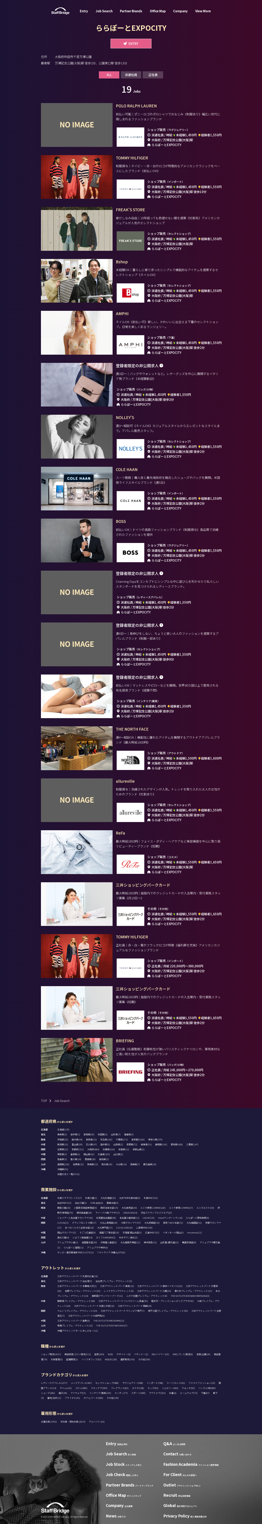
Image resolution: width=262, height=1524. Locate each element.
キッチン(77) (121, 1393)
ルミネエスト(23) (205, 1207)
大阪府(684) (93, 1149)
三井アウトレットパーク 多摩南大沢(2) (77, 1286)
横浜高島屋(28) (84, 1212)
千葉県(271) (122, 1139)
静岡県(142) (161, 1144)
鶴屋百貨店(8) (189, 1242)
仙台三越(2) (81, 1202)
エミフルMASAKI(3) (105, 1237)
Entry (84, 11)
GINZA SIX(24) (130, 1212)
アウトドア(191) (157, 1393)
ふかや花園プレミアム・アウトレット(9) (146, 1295)
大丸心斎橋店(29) (108, 1222)
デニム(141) (66, 1388)
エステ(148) (138, 1388)
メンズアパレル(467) (81, 1382)
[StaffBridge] (60, 11)
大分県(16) (121, 1164)
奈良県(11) (123, 1149)
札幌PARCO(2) (151, 1197)
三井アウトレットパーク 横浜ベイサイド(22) (159, 1286)
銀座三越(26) (63, 1207)
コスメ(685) (81, 1388)
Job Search (104, 11)
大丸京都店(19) (152, 1222)
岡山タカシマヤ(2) (66, 1232)
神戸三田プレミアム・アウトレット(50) (168, 1310)
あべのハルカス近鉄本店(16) (79, 1227)
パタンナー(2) (141, 1354)
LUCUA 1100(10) (124, 1227)
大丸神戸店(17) (105, 1227)
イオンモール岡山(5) (173, 1232)
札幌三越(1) (91, 1197)
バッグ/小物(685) (207, 1388)
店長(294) (99, 1354)
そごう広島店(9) (87, 1232)
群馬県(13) (91, 1139)
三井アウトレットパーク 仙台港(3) (74, 1281)
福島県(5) (129, 1134)
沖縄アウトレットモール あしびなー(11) (77, 1330)
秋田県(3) (102, 1134)
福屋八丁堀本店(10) (109, 1232)
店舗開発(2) (72, 1359)
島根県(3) (75, 1154)
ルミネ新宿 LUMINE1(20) (153, 1207)
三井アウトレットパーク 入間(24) (154, 1290)
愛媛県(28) (90, 1159)
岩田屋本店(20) (89, 1242)
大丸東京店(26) (129, 1207)
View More (203, 11)
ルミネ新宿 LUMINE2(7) (181, 1207)
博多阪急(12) (150, 1242)
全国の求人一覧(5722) (68, 1174)
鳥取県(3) (62, 1154)
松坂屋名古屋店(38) (106, 1217)
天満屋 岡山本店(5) (132, 1232)
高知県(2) (104, 1159)
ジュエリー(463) (170, 1388)
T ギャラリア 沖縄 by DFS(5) (111, 1252)
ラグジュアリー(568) (132, 1382)
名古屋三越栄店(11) (129, 1217)
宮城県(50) (89, 1134)
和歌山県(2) (139, 1149)
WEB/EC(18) (111, 1359)
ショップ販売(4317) (51, 1354)
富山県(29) (77, 1144)
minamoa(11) (194, 1232)
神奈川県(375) (155, 1139)
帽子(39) (63, 1393)
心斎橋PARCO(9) (144, 1227)
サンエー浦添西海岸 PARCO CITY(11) (75, 1252)
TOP (44, 1100)
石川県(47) (91, 1144)
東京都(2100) (138, 1139)
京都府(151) (78, 1149)
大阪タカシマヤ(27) (131, 1222)
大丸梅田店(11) (194, 1222)
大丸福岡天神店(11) (130, 1242)
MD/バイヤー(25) (160, 1354)
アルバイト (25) (97, 1421)
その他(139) (113, 1397)
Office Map (158, 11)
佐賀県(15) (78, 1164)
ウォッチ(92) (188, 1388)
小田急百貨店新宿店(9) (85, 1207)
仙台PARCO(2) (64, 1202)
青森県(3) (62, 1134)
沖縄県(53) (62, 1169)
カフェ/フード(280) (93, 1397)
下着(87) (205, 1393)
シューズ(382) (48, 1393)
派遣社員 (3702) (49, 1421)
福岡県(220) (63, 1164)
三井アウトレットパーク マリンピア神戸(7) (123, 1310)
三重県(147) (192, 1144)
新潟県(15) (62, 1144)
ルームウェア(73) (189, 1393)
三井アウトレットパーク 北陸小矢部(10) (94, 1305)
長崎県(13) (92, 1164)
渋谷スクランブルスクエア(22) (156, 1212)
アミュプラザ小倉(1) (67, 1242)
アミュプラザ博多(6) (97, 1247)
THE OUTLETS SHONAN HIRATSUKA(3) (190, 1295)
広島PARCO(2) (152, 1232)
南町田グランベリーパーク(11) (107, 1295)
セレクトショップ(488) (107, 1382)
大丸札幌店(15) (108, 1197)
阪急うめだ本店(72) (173, 1222)
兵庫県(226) (109, 1149)
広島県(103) (104, 1154)
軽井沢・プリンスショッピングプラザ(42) (172, 1301)
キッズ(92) (153, 1388)
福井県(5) (105, 1144)
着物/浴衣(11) (54, 1397)
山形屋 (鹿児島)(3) (169, 1242)
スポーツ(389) (138, 1393)
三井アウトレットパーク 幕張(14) (117, 1286)
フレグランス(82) (120, 1388)
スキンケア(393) (99, 1388)
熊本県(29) (107, 1164)
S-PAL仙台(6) (96, 1202)
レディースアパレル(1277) (54, 1382)
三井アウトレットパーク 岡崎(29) (135, 1305)
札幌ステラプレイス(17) (69, 1197)
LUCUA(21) (63, 1222)
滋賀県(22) (62, 1149)
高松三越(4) (63, 1237)
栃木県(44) (77, 1139)
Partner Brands (131, 11)
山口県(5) (118, 1154)
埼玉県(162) (106, 1139)
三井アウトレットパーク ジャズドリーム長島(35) (123, 1301)
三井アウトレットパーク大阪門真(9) (86, 1315)
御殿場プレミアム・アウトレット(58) (76, 1301)
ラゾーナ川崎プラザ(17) (107, 1212)
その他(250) (144, 1359)
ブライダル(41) (72, 1397)
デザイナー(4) (123, 1354)
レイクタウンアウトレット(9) (119, 1290)
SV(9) (110, 1354)
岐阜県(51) (146, 1144)
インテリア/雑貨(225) (100, 1393)
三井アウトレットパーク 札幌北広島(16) (77, 1276)
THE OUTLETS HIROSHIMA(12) (108, 1320)
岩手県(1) (75, 1134)
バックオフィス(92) (91, 1359)
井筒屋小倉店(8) (109, 1242)
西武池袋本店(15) (109, 1207)
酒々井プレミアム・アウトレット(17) (193, 1290)
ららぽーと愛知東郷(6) (197, 1217)
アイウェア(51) (78, 1393)
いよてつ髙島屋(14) (83, 1237)
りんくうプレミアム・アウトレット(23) (77, 1310)
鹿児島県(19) (149, 1164)
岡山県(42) (89, 1154)
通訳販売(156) (127, 1359)
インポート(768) (155, 1382)
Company (180, 11)
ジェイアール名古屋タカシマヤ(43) (75, 1217)
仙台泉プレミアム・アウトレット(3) (114, 1281)
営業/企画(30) (203, 1354)
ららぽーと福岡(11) (74, 1247)
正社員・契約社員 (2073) (73, 1421)
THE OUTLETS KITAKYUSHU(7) (111, 1325)
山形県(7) (116, 1134)
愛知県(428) (177, 1144)
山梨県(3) (118, 1144)
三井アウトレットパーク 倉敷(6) (73, 1320)
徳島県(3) (62, 1159)
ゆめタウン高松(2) (128, 1237)
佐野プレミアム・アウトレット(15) (82, 1290)
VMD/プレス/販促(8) (183, 1354)
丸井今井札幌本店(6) (129, 1197)
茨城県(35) (62, 1139)
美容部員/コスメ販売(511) (77, 1354)
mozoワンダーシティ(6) (170, 1217)
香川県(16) (75, 1159)
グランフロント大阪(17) (84, 1222)
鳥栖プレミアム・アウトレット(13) (75, 1325)
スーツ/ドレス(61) (176, 1382)
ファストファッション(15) (202, 1382)
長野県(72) (131, 1144)
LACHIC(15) (149, 1217)
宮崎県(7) (135, 1164)
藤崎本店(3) (113, 1202)
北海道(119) (63, 1129)
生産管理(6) (57, 1359)
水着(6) (172, 1393)
